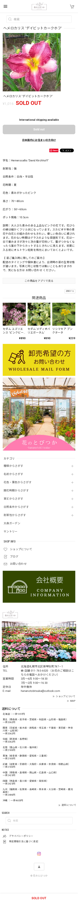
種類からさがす (13, 466)
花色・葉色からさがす (17, 482)
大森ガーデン (12, 523)
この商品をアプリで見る (39, 280)
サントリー (11, 531)
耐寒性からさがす (15, 515)
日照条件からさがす (16, 507)
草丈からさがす (13, 498)
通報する (70, 291)
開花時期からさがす (16, 490)
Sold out (39, 129)
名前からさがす (13, 474)
